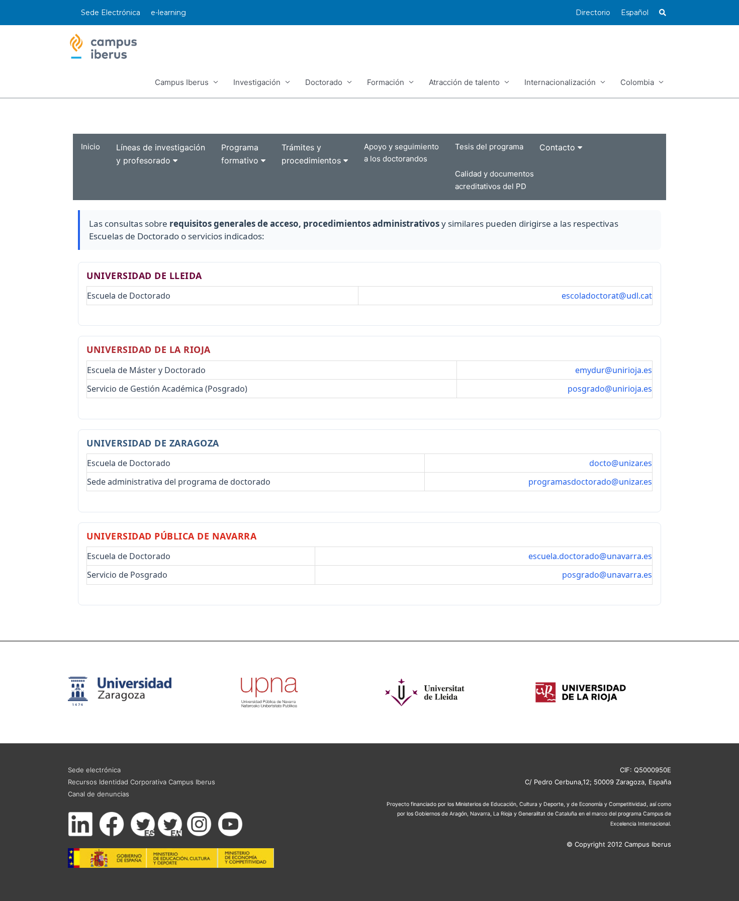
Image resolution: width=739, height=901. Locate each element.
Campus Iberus (182, 82)
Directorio (593, 12)
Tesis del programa (489, 146)
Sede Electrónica (110, 12)
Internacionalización (560, 82)
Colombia (637, 82)
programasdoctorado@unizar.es (590, 481)
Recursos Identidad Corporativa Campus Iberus (141, 782)
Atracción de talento (464, 82)
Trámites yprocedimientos (312, 153)
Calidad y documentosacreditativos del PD (494, 180)
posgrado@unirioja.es (610, 388)
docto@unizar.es (620, 463)
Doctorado (323, 82)
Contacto (558, 147)
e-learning (168, 12)
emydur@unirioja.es (613, 370)
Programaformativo (241, 153)
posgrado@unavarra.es (607, 574)
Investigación (257, 82)
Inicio (90, 146)
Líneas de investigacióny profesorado (160, 153)
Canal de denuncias (98, 794)
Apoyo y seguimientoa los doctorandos (401, 153)
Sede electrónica (94, 770)
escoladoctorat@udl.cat (607, 295)
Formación (385, 82)
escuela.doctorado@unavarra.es (590, 556)
